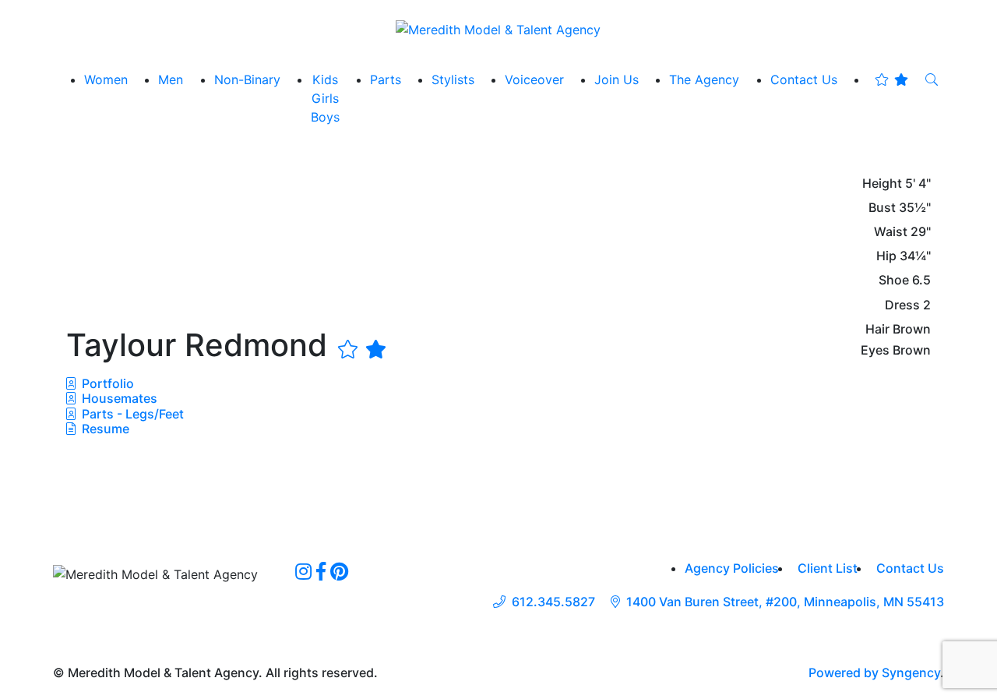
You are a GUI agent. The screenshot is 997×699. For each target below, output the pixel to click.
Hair (877, 329)
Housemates (118, 398)
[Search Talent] (931, 79)
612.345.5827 (553, 602)
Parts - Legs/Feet (131, 414)
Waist (890, 231)
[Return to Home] (498, 29)
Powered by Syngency (874, 672)
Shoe (894, 280)
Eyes (875, 350)
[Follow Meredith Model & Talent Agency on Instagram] (303, 571)
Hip (886, 256)
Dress (902, 305)
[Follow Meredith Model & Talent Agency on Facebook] (321, 571)
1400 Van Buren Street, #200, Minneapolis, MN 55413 (785, 602)
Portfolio (106, 383)
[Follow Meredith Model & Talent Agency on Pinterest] (339, 571)
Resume (105, 428)
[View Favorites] (891, 79)
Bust (882, 207)
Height (882, 183)
